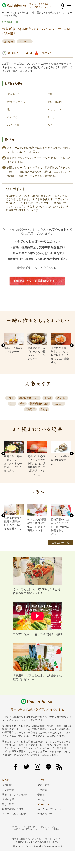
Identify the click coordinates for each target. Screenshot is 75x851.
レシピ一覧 (8, 789)
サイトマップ (29, 827)
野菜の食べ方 (45, 814)
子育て (41, 794)
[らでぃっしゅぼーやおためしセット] (37, 288)
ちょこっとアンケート (49, 809)
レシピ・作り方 (20, 12)
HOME (5, 12)
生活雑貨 (42, 789)
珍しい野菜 (8, 804)
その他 (41, 799)
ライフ (41, 780)
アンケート (43, 804)
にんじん (61, 398)
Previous (3, 345)
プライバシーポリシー (50, 827)
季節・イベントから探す (15, 794)
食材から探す (9, 799)
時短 (22, 403)
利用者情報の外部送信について (27, 829)
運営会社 (57, 829)
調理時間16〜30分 (29, 398)
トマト (10, 398)
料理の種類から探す (12, 809)
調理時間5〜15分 (39, 403)
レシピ (5, 780)
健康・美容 (43, 784)
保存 (12, 403)
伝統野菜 (30, 409)
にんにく (12, 117)
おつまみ (8, 41)
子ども (44, 409)
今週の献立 (8, 784)
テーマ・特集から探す (14, 814)
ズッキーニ (25, 41)
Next (72, 345)
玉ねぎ (47, 398)
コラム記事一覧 (61, 542)
